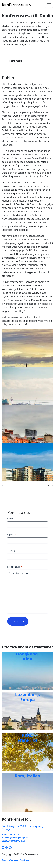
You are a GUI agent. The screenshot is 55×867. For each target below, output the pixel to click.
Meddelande (14, 566)
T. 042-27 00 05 (10, 834)
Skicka (14, 621)
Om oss (13, 860)
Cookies (24, 860)
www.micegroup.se (13, 840)
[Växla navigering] (49, 5)
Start (5, 860)
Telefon (11, 550)
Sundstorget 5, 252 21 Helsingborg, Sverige (23, 827)
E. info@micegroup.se (15, 837)
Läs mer (15, 61)
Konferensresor (16, 4)
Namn (11, 518)
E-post (11, 534)
